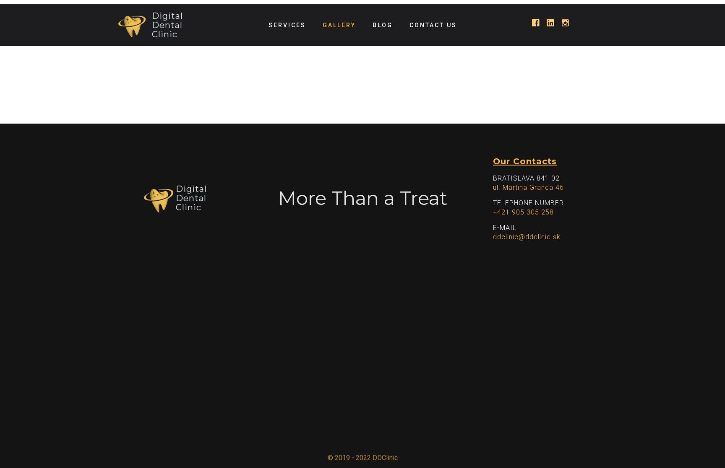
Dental (167, 25)
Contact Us (433, 25)
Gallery (339, 25)
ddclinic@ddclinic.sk (527, 237)
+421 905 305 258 (523, 212)
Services (287, 25)
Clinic (164, 34)
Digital (167, 16)
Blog (383, 25)
